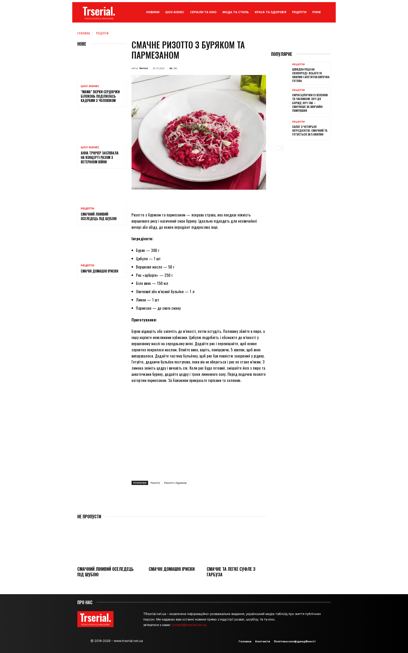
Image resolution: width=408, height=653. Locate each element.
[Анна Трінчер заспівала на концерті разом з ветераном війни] (101, 127)
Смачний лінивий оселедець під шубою (99, 216)
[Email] (207, 199)
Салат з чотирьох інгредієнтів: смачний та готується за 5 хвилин (309, 130)
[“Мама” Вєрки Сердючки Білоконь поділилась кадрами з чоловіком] (101, 66)
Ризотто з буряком (175, 482)
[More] (236, 199)
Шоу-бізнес (90, 86)
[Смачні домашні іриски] (101, 245)
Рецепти (102, 33)
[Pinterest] (188, 199)
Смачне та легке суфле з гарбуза (231, 572)
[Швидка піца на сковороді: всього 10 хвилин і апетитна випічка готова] (280, 73)
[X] (178, 199)
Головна (83, 33)
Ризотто (155, 482)
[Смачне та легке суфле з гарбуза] (236, 543)
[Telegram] (217, 199)
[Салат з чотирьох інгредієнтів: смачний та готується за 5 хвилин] (280, 128)
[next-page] (280, 148)
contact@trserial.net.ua (189, 625)
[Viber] (227, 199)
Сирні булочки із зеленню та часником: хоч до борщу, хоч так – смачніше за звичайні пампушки (310, 103)
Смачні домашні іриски (99, 271)
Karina (143, 68)
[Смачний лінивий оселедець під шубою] (101, 188)
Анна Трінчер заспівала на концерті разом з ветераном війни (100, 157)
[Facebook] (168, 199)
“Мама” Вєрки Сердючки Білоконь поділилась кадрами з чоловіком (100, 96)
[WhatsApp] (197, 199)
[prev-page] (273, 148)
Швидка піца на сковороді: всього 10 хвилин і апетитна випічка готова (310, 75)
